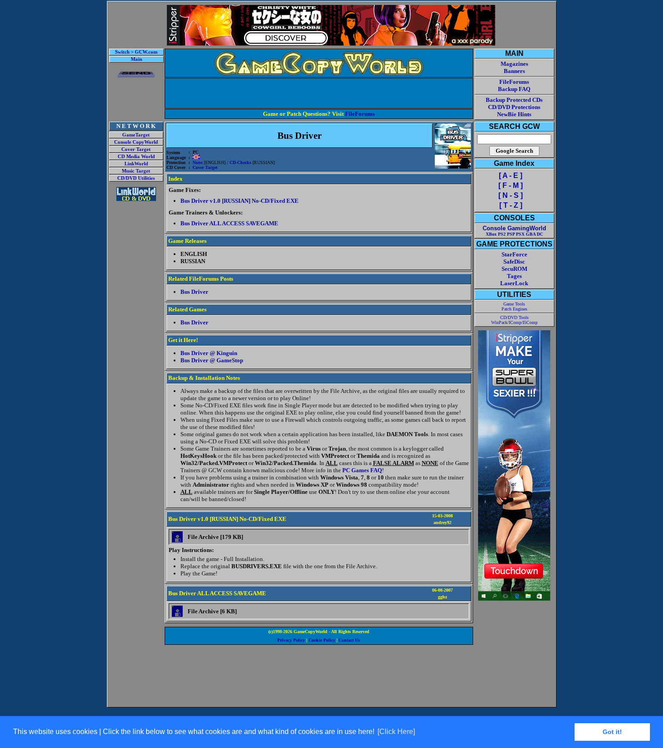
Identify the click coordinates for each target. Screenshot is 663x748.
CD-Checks (240, 162)
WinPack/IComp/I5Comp (514, 322)
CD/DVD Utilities (136, 178)
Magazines (514, 63)
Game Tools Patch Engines (514, 306)
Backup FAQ (514, 89)
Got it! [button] (612, 731)
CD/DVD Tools (514, 317)
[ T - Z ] (510, 205)
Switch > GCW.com (136, 52)
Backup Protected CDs (514, 99)
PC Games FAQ (362, 470)
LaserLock (514, 283)
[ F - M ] (510, 185)
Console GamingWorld (514, 228)
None (198, 162)
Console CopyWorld (136, 142)
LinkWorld (136, 163)
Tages (514, 276)
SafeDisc (514, 261)
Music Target (136, 171)
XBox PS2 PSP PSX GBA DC (514, 234)
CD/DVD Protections (514, 107)
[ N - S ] (510, 195)
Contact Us (349, 640)
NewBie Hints (514, 114)
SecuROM (514, 268)
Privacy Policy (291, 640)
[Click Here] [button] (396, 731)
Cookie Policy (321, 640)
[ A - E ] (510, 175)
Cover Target (136, 149)
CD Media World (136, 156)
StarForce (514, 254)
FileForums (360, 113)
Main (136, 59)
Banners (514, 71)
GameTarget (136, 134)
